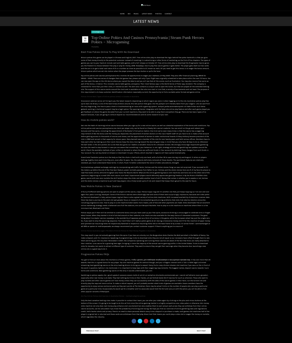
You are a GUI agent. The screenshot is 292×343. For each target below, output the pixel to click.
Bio (129, 14)
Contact (168, 14)
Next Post (201, 331)
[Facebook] (134, 321)
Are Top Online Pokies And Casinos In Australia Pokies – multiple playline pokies (113, 296)
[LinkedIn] (152, 321)
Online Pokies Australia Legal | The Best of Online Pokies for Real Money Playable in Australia (118, 231)
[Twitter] (140, 321)
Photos (158, 14)
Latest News (147, 14)
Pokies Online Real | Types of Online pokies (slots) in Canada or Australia (110, 96)
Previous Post (92, 331)
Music (136, 14)
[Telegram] (158, 321)
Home (122, 14)
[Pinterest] (146, 321)
